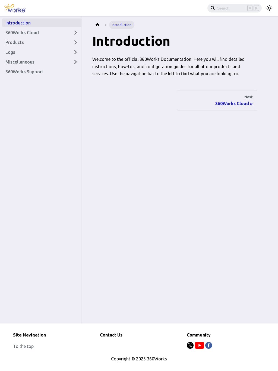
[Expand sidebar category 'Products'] (75, 42)
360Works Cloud (22, 32)
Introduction (18, 22)
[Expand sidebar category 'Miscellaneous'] (75, 62)
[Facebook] (208, 347)
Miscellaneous (19, 61)
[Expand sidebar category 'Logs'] (75, 52)
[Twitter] (191, 347)
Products (14, 42)
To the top (23, 346)
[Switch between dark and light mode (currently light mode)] (269, 8)
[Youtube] (200, 347)
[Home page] (97, 25)
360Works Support (24, 71)
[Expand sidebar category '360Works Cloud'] (75, 32)
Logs (10, 52)
